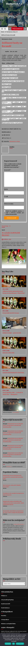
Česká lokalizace (5, 607)
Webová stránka (8, 203)
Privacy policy (20, 643)
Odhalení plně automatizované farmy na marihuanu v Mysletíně (13, 292)
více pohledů (16, 412)
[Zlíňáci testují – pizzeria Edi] (14, 323)
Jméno (6, 189)
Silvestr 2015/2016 (8, 353)
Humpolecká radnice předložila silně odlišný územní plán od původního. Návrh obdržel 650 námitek (13, 503)
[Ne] (26, 639)
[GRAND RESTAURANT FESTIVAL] (14, 363)
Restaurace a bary (7, 39)
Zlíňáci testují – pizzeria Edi (12, 333)
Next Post (5, 226)
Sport (3, 230)
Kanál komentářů (5, 603)
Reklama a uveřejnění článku (8, 623)
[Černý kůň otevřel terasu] (14, 303)
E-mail (6, 196)
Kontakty (3, 615)
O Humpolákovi (5, 619)
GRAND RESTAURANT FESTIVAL (13, 372)
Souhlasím (7, 643)
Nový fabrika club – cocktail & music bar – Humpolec (13, 393)
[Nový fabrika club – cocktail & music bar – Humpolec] (14, 382)
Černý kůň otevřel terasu (11, 313)
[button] (9, 28)
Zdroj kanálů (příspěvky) (7, 599)
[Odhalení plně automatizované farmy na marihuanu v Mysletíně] (14, 281)
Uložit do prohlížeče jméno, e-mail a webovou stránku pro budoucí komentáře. (15, 212)
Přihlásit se (4, 595)
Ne (13, 643)
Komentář (7, 170)
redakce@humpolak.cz (19, 524)
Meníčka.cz (9, 466)
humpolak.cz (14, 3)
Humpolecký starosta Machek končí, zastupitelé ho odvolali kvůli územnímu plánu (13, 425)
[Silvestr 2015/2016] (14, 343)
